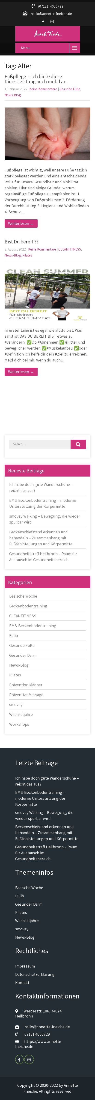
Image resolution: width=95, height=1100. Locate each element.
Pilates (27, 255)
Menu (25, 47)
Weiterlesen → (21, 223)
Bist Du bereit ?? (22, 241)
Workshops (19, 724)
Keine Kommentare (43, 89)
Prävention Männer (25, 684)
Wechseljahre (21, 714)
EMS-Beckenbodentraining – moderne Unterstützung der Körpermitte (40, 798)
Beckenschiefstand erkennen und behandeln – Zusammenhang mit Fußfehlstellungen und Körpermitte (40, 537)
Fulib (13, 635)
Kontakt (22, 982)
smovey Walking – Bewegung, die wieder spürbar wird (44, 815)
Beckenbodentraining (28, 606)
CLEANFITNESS (69, 249)
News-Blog (13, 95)
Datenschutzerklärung (35, 974)
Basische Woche (23, 596)
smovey (15, 704)
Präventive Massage (26, 694)
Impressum (25, 966)
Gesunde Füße (69, 89)
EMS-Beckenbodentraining (32, 625)
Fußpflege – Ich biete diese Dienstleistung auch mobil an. (36, 79)
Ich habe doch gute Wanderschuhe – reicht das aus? (47, 781)
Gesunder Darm (22, 655)
